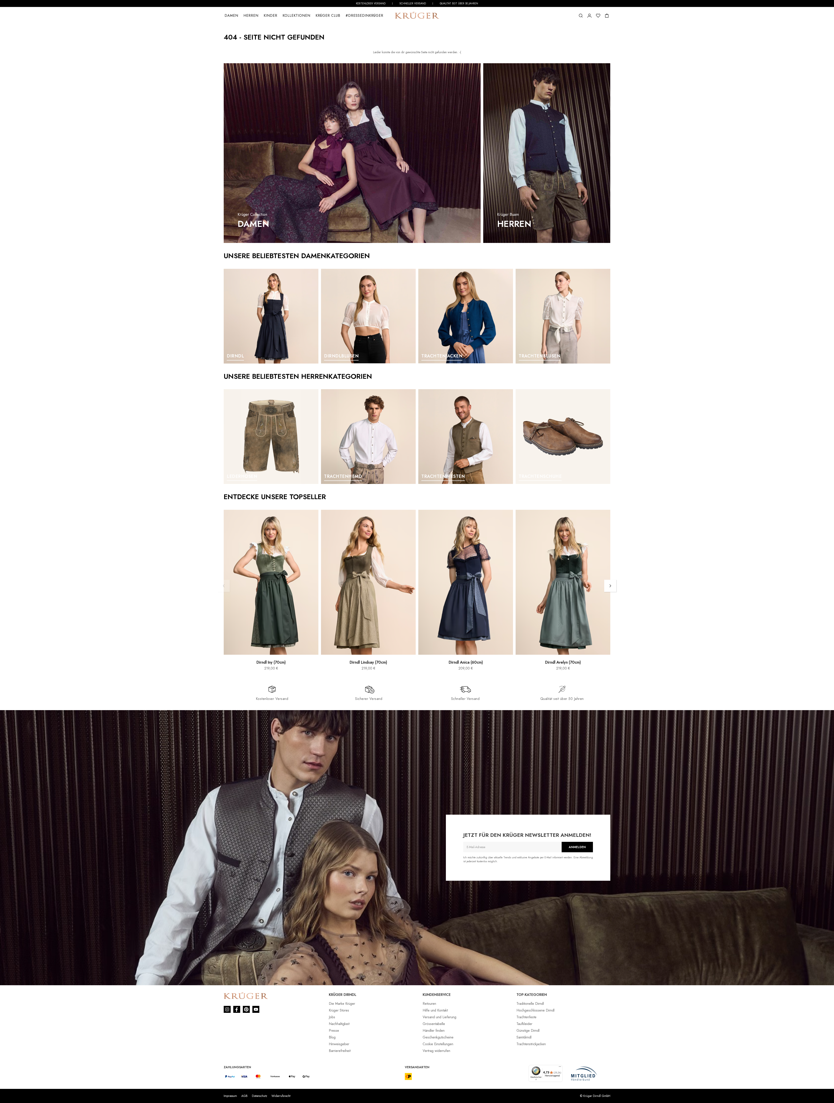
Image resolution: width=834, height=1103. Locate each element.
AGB (244, 1096)
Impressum (230, 1096)
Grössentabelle (434, 1023)
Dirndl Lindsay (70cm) (368, 662)
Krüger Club (328, 15)
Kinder (270, 15)
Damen (231, 15)
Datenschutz (259, 1096)
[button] (580, 15)
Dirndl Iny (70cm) (271, 662)
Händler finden (434, 1030)
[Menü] (560, 1067)
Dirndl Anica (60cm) (466, 662)
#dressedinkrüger (364, 15)
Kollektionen (296, 15)
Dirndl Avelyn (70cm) (563, 662)
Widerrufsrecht (280, 1096)
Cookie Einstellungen (438, 1044)
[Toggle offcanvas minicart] (606, 15)
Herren (250, 15)
